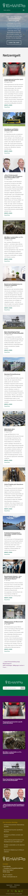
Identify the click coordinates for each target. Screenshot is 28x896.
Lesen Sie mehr (14, 42)
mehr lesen (8, 105)
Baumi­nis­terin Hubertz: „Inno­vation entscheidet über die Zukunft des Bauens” (13, 578)
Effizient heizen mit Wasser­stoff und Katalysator (13, 622)
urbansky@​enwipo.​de (12, 876)
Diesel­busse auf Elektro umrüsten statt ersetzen (11, 130)
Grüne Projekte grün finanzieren (13, 484)
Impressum (9, 885)
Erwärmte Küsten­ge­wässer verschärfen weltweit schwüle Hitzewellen (13, 534)
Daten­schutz (13, 886)
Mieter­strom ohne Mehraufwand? (9, 429)
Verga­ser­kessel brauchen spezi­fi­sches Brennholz (13, 80)
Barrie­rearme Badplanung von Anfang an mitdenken (13, 284)
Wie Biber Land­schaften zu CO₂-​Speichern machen (13, 238)
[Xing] (22, 891)
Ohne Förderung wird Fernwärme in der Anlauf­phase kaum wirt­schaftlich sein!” (13, 176)
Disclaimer (17, 885)
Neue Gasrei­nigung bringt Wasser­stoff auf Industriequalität (13, 332)
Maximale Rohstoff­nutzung (12, 374)
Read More (7, 107)
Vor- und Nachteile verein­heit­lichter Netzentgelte (14, 19)
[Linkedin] (19, 891)
